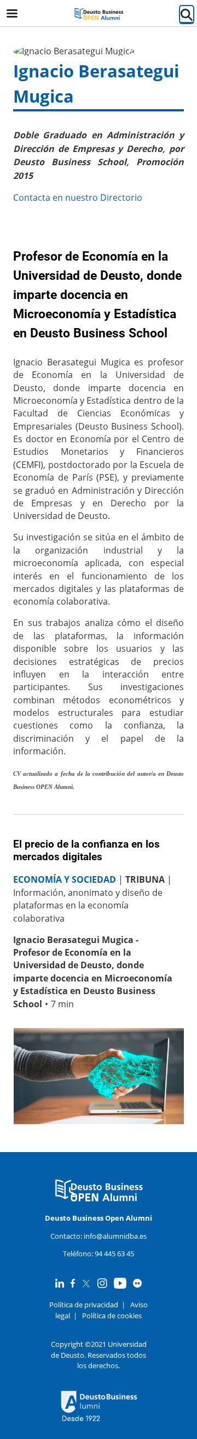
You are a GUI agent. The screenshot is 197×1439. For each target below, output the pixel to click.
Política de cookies (112, 1316)
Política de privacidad (83, 1305)
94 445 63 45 (114, 1254)
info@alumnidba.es (115, 1236)
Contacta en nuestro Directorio (77, 197)
